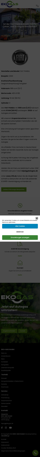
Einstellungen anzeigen (20, 237)
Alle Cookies (20, 226)
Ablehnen (20, 232)
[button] (37, 218)
